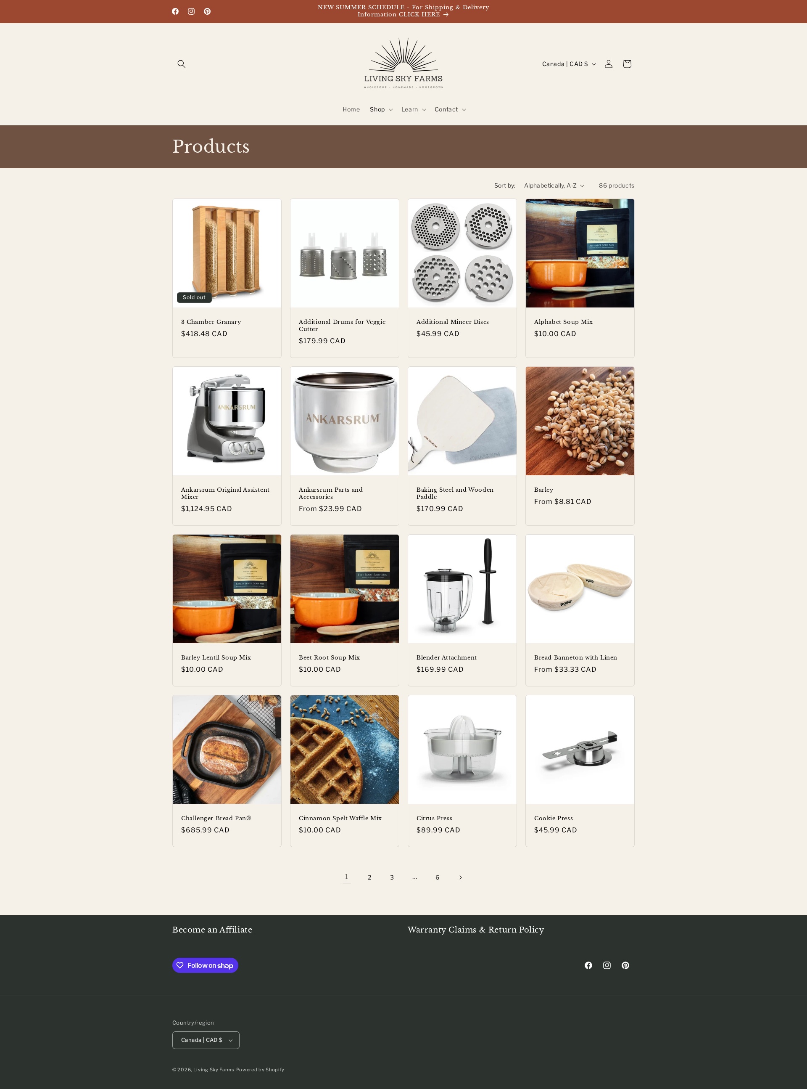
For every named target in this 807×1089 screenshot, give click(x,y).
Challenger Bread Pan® (216, 818)
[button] (181, 64)
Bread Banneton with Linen (575, 657)
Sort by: (505, 185)
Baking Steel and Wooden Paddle (455, 494)
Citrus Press (434, 818)
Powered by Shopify (260, 1070)
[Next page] (460, 877)
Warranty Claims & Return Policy (476, 930)
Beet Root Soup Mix (329, 657)
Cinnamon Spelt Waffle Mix (340, 818)
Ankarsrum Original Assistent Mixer (225, 494)
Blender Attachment (447, 657)
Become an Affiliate (212, 930)
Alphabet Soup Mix (563, 322)
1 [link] (346, 877)
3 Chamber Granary (211, 322)
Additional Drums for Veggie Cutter (342, 326)
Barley (544, 490)
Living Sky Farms (214, 1070)
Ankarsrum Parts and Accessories (331, 494)
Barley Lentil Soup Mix (216, 657)
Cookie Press (553, 818)
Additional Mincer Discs (453, 322)
